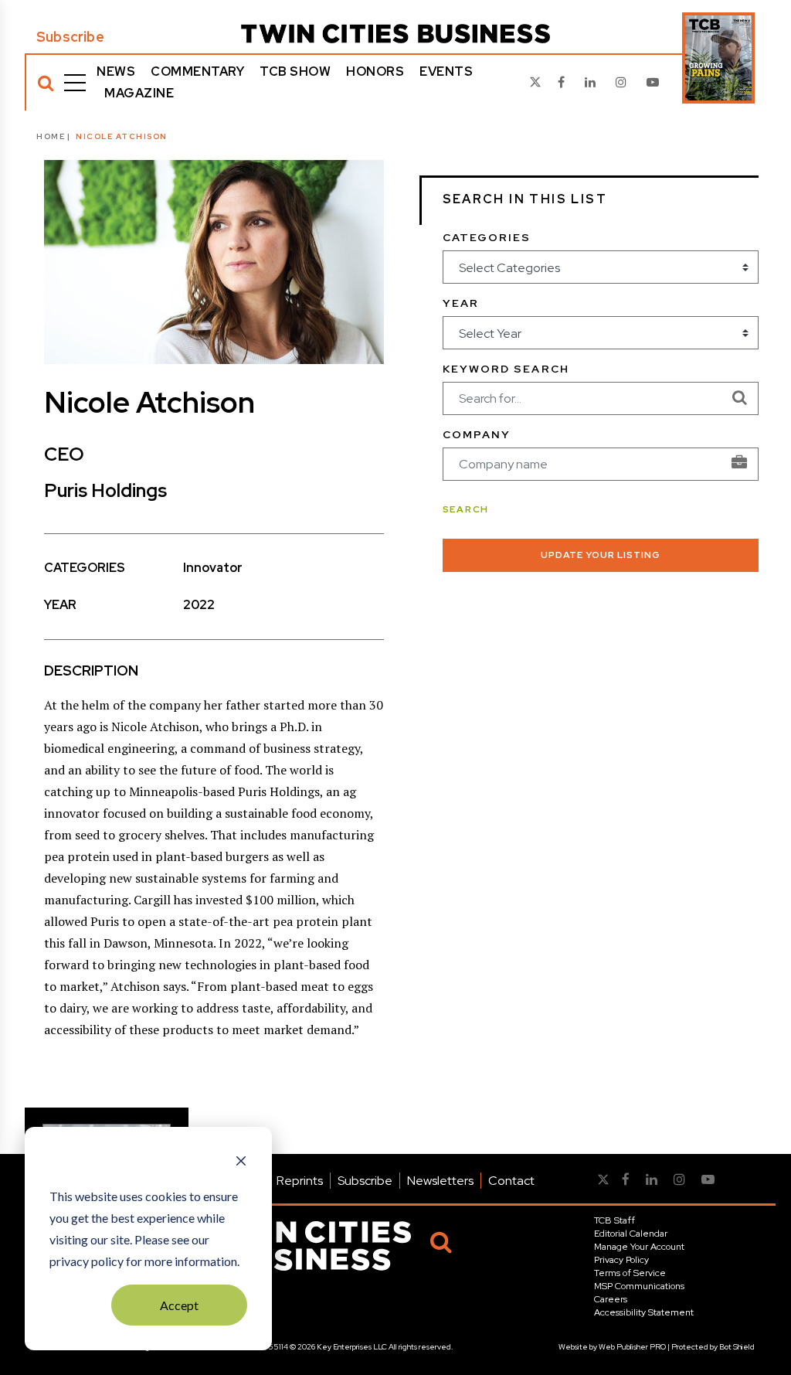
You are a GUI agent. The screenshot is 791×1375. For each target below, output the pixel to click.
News (116, 71)
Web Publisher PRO (632, 1347)
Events (446, 71)
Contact (511, 1180)
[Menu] (75, 82)
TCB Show (295, 71)
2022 (199, 605)
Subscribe (70, 37)
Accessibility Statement (644, 1312)
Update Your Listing (600, 555)
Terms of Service (630, 1273)
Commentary (197, 71)
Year (461, 303)
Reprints (300, 1180)
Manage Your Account (639, 1247)
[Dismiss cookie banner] (241, 1162)
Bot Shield (737, 1347)
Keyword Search (506, 369)
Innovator (213, 568)
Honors (375, 71)
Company (477, 434)
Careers (610, 1299)
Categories (487, 237)
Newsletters (440, 1180)
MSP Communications (639, 1286)
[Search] (45, 82)
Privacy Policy (621, 1260)
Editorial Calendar (630, 1233)
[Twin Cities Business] (395, 33)
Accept (179, 1305)
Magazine (139, 93)
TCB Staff (614, 1220)
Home (50, 136)
